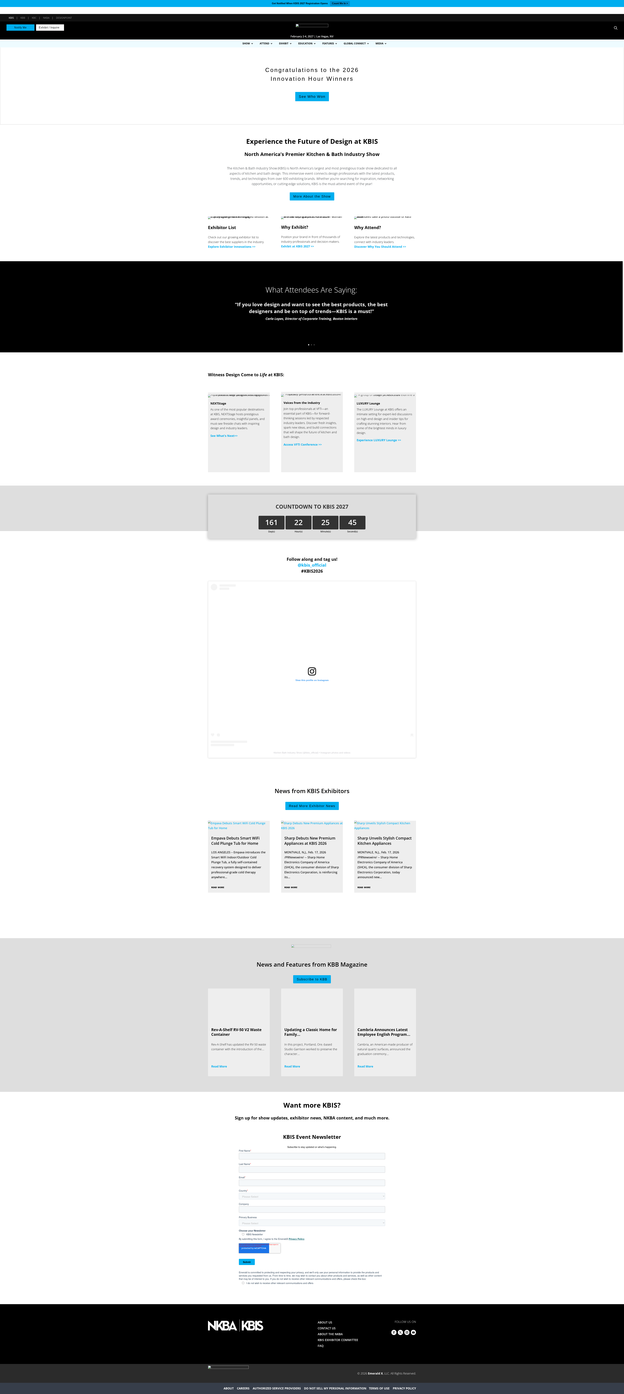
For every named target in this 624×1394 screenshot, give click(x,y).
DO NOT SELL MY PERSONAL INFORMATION (335, 1388)
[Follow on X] (400, 1332)
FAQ (321, 1346)
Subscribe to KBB (312, 979)
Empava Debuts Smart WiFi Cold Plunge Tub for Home (235, 840)
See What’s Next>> (224, 436)
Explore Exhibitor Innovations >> (231, 247)
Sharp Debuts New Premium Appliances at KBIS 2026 (309, 840)
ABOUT (229, 1388)
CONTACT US (327, 1328)
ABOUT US (325, 1322)
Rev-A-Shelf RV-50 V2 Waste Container (236, 1032)
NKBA (46, 17)
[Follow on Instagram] (407, 1332)
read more (217, 887)
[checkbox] (312, 1283)
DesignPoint (64, 17)
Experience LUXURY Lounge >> (379, 440)
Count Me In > (340, 3)
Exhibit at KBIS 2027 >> (297, 246)
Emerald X (375, 1373)
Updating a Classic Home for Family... (310, 1032)
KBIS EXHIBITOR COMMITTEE (338, 1340)
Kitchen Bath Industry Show (288, 752)
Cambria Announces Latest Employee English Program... (384, 1032)
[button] (5, 83)
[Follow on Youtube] (413, 1332)
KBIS (11, 17)
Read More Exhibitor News (312, 806)
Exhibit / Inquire (49, 27)
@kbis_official (312, 565)
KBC (34, 17)
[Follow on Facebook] (393, 1332)
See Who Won (253, 97)
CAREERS (243, 1388)
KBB (22, 17)
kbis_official (312, 752)
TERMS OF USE (379, 1388)
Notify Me (20, 27)
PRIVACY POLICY (404, 1388)
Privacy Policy (296, 1238)
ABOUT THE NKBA (330, 1334)
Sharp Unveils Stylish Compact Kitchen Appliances (385, 840)
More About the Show (312, 196)
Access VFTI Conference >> (303, 444)
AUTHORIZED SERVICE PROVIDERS (277, 1388)
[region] (312, 83)
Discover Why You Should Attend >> (380, 247)
